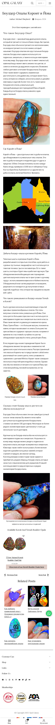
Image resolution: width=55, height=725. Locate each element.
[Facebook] (3, 680)
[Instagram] (9, 680)
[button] (23, 536)
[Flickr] (29, 680)
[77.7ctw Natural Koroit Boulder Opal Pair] (14, 544)
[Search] (32, 3)
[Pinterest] (16, 680)
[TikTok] (26, 680)
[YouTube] (19, 680)
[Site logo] (12, 3)
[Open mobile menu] (49, 3)
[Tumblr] (13, 680)
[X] (6, 680)
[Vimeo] (23, 680)
